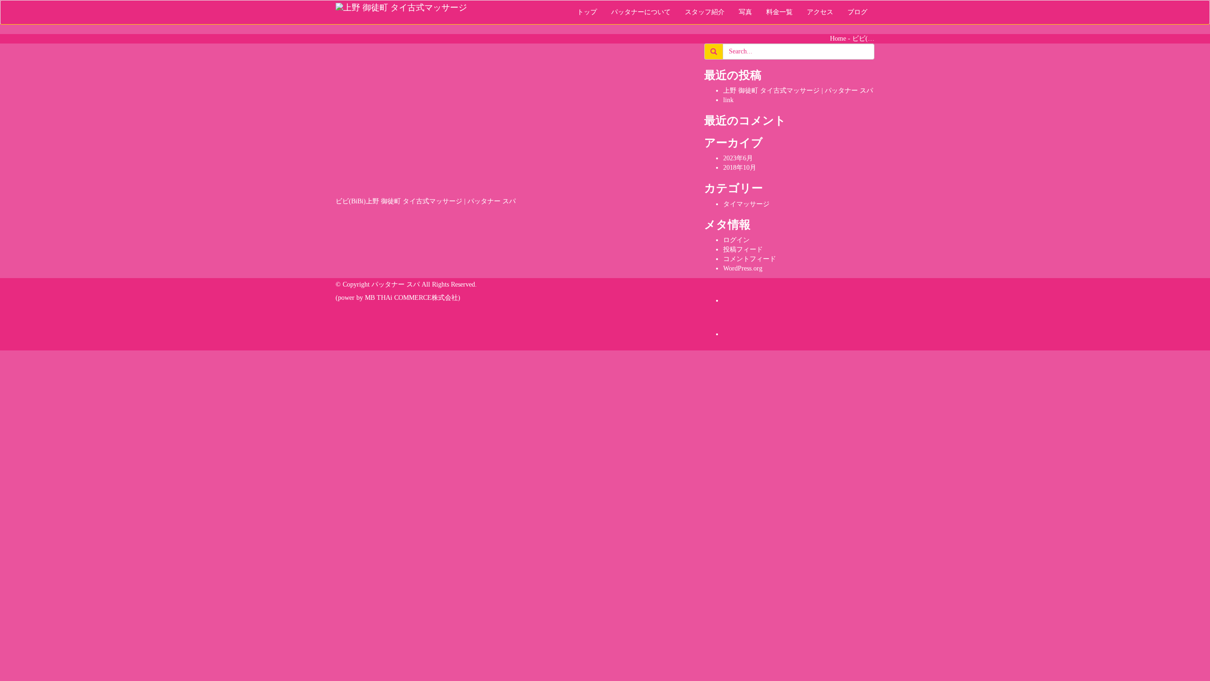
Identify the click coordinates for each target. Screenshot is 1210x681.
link (728, 100)
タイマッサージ (746, 204)
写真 (745, 12)
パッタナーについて (641, 12)
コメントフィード (749, 258)
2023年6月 (738, 158)
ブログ (857, 12)
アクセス (820, 12)
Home (838, 38)
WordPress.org (742, 268)
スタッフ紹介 (705, 12)
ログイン (736, 240)
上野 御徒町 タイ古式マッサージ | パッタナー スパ (798, 90)
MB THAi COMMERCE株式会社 (411, 297)
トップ (587, 12)
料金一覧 (779, 12)
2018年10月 (739, 167)
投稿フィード (743, 249)
